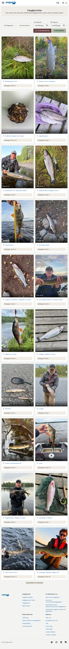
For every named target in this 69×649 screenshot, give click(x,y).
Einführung (25, 617)
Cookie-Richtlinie (50, 632)
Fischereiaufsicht (27, 626)
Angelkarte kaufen (27, 597)
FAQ (47, 623)
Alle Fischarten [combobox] (24, 25)
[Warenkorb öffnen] (63, 3)
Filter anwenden (59, 30)
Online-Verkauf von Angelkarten (31, 620)
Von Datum (37, 22)
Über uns (48, 617)
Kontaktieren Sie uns (52, 620)
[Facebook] (52, 642)
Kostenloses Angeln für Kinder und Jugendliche (56, 610)
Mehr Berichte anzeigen (34, 583)
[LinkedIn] (61, 642)
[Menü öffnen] (3, 2)
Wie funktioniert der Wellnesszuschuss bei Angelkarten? (56, 605)
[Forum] (66, 642)
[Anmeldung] (66, 3)
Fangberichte (26, 603)
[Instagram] (56, 642)
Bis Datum (54, 22)
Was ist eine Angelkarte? (53, 597)
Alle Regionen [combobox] (8, 25)
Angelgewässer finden (28, 600)
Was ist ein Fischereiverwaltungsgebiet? (54, 601)
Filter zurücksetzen (43, 30)
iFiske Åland (49, 629)
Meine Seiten (26, 606)
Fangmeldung (26, 623)
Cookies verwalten (51, 635)
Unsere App (49, 626)
